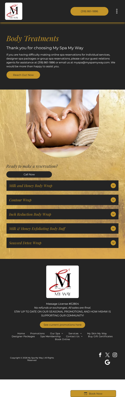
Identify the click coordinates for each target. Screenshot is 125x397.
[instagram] (114, 355)
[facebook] (100, 355)
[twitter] (107, 355)
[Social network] (107, 362)
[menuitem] (21, 333)
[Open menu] (117, 11)
